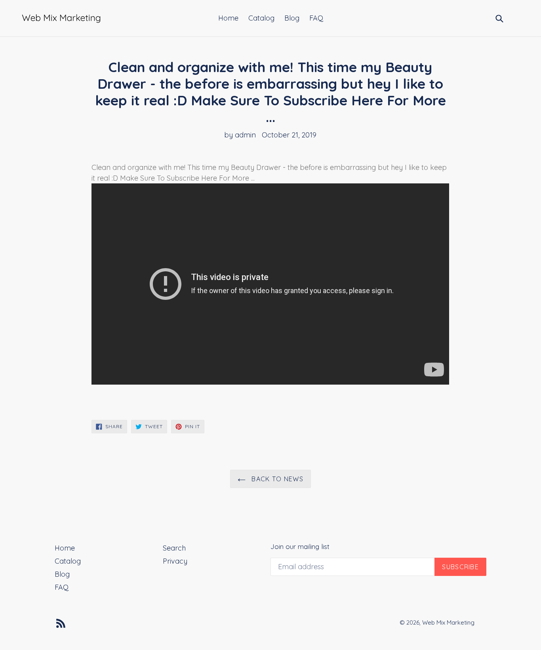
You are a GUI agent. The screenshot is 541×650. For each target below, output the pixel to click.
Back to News (276, 479)
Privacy (175, 561)
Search (174, 548)
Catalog (261, 18)
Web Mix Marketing (448, 622)
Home (228, 18)
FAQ (316, 18)
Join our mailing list (300, 547)
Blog (291, 18)
